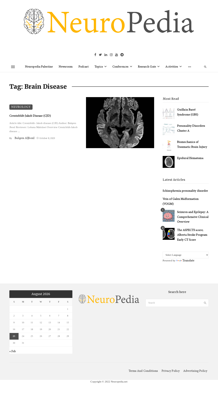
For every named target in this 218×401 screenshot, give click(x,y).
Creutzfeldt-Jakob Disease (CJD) (30, 116)
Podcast (84, 66)
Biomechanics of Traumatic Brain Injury (192, 144)
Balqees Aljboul (24, 138)
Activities (171, 66)
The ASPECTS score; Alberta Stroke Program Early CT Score (192, 235)
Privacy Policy (171, 371)
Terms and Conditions (143, 371)
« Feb (12, 351)
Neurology (21, 107)
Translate (188, 260)
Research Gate (147, 66)
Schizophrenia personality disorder (185, 191)
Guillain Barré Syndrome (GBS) (187, 112)
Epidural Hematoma (190, 158)
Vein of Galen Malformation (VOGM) (181, 201)
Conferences (120, 66)
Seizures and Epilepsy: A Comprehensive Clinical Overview (192, 217)
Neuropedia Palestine (39, 66)
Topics (99, 66)
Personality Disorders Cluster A (191, 128)
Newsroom (66, 66)
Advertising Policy (195, 371)
